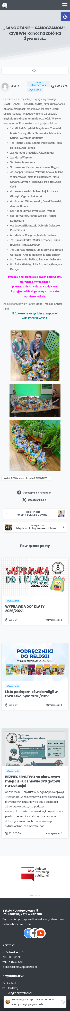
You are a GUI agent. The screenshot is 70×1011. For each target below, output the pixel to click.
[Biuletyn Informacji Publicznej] (35, 874)
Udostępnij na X (37, 499)
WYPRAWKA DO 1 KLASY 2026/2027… (25, 608)
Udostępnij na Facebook (37, 492)
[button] (65, 16)
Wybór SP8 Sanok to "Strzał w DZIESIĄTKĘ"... (26, 478)
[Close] (62, 1002)
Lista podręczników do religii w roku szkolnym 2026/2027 (31, 694)
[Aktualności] (29, 933)
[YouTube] (41, 933)
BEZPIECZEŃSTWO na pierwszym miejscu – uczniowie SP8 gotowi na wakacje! (32, 781)
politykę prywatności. (32, 1004)
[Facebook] (35, 933)
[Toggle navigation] (65, 5)
